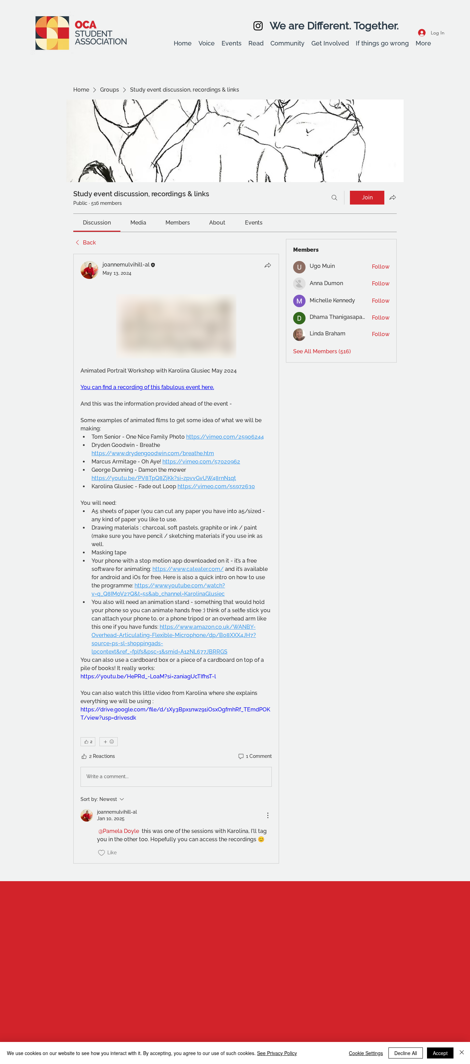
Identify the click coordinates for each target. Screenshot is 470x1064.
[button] (206, 43)
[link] (97, 222)
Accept (440, 1053)
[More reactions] (108, 741)
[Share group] (392, 197)
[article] (176, 559)
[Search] (334, 198)
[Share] (268, 265)
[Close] (462, 1052)
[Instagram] (258, 26)
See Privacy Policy (277, 1053)
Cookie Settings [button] (366, 1053)
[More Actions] (268, 815)
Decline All (405, 1053)
